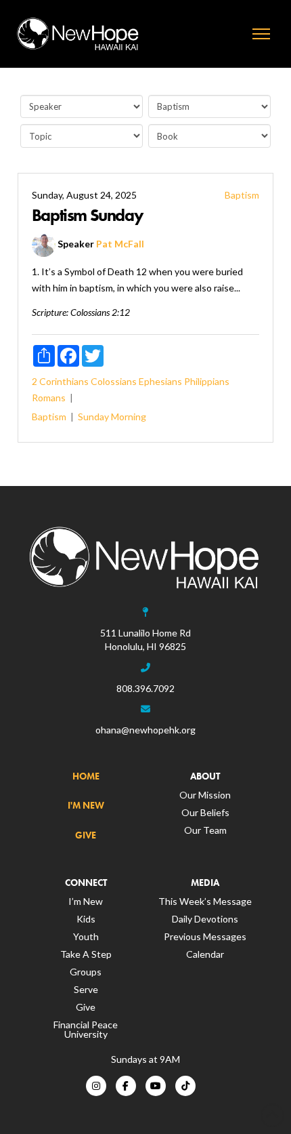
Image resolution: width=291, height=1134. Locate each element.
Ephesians (160, 381)
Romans (49, 397)
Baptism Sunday (87, 215)
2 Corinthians (60, 381)
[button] (261, 34)
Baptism (242, 195)
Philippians (206, 381)
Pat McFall (120, 244)
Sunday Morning (112, 416)
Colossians (114, 381)
